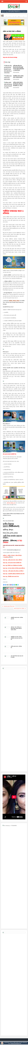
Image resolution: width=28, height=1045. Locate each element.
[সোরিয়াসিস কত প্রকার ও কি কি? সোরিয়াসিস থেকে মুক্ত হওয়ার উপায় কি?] (7, 638)
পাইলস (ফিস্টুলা (18, 555)
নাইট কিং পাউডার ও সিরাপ (14, 300)
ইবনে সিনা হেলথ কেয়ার (10, 533)
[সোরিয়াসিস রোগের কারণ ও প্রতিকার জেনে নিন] (7, 619)
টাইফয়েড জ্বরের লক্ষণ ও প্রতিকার (19, 608)
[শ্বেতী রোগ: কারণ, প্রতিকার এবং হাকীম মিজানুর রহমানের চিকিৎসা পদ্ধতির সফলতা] (7, 628)
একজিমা (9, 555)
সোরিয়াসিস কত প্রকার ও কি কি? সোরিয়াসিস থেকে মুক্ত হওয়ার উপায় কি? (16, 638)
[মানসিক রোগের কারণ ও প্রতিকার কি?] (7, 648)
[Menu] (2, 1)
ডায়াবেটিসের (6, 557)
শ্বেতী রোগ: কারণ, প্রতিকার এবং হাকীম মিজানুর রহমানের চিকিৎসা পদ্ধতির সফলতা (16, 628)
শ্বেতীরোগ (5, 555)
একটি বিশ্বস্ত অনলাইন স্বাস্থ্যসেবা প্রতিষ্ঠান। (12, 537)
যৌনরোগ (13, 555)
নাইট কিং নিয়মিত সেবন (10, 503)
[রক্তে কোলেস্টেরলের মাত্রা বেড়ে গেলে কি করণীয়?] (7, 657)
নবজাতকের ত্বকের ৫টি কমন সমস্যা (9, 606)
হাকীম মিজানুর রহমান (8, 525)
